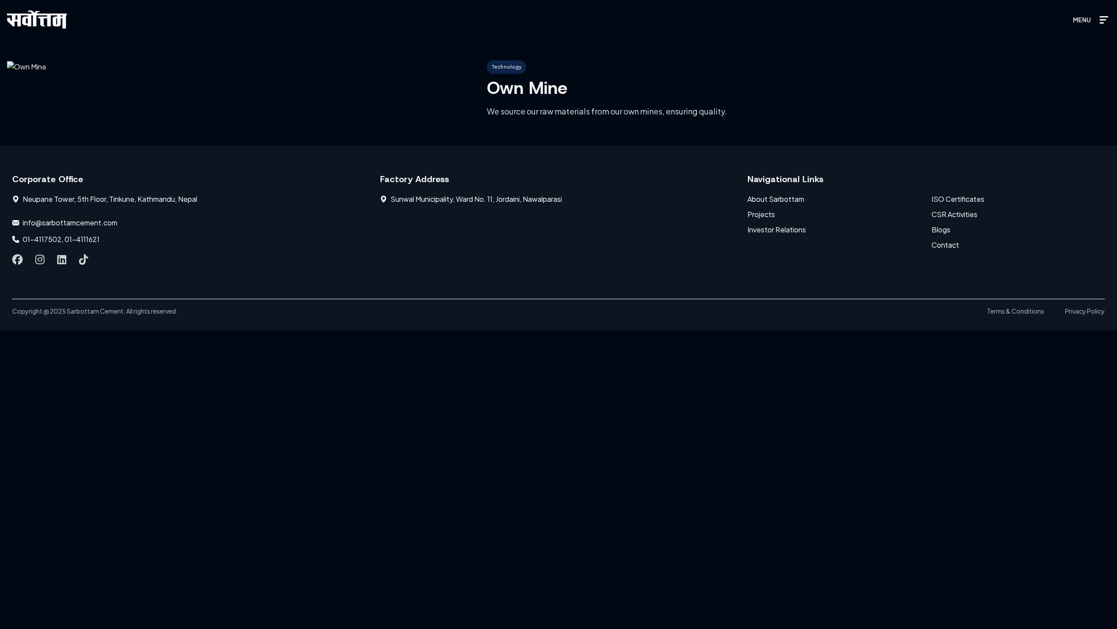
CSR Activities (954, 214)
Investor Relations (776, 229)
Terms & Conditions (1015, 311)
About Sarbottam (775, 199)
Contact (945, 244)
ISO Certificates (958, 199)
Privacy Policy (1085, 311)
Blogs (941, 229)
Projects (761, 214)
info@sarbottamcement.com (70, 222)
